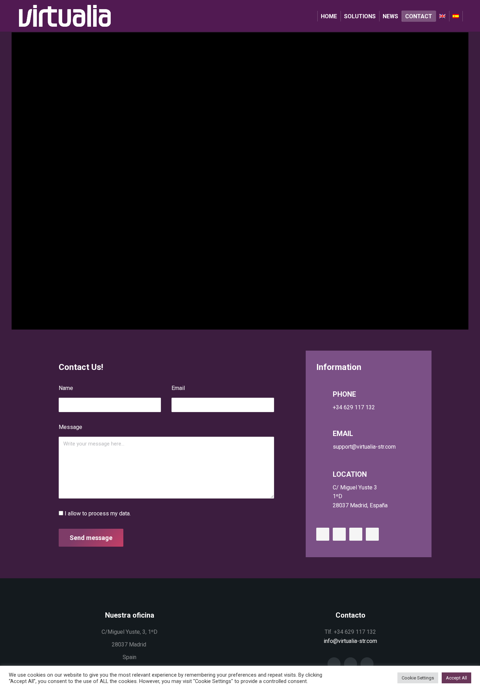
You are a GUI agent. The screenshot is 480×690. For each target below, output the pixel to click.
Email (178, 388)
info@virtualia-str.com (350, 641)
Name (66, 388)
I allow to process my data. (98, 513)
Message (70, 427)
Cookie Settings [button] (418, 678)
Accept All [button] (456, 678)
